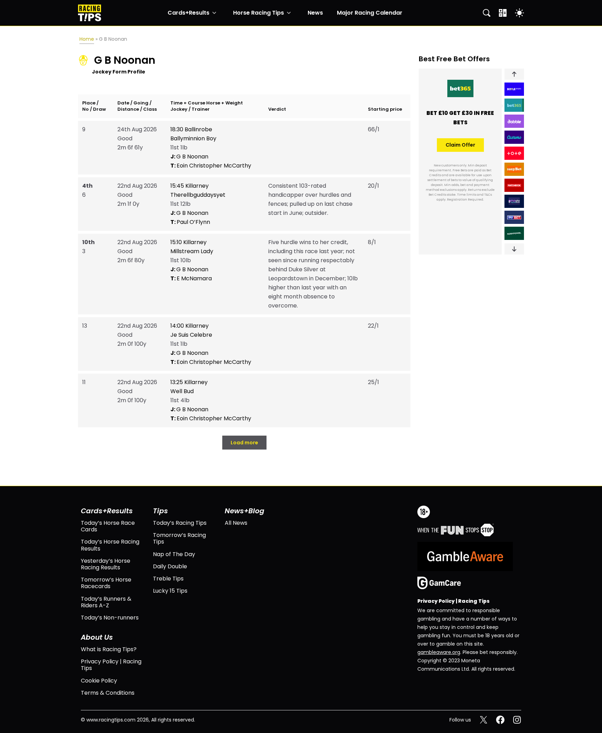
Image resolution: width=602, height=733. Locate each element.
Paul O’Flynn (190, 222)
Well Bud (182, 391)
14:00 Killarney (189, 326)
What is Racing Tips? (109, 649)
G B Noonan (189, 157)
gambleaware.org (438, 652)
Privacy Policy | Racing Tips (111, 664)
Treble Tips (168, 578)
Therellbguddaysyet (197, 195)
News (315, 13)
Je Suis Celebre (191, 335)
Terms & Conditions (107, 692)
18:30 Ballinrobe (191, 129)
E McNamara (191, 278)
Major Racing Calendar (369, 13)
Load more (244, 442)
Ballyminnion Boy (193, 138)
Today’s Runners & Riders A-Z (106, 602)
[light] (519, 12)
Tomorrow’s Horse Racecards (106, 583)
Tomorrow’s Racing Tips (179, 538)
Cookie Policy (99, 680)
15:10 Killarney (188, 242)
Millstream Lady (191, 251)
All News (236, 523)
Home (86, 39)
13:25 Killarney (189, 382)
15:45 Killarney (189, 186)
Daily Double (170, 566)
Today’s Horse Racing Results (110, 545)
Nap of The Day (174, 554)
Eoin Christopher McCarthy (210, 166)
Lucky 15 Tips (170, 590)
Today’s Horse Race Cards (108, 526)
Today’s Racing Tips (180, 523)
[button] (514, 74)
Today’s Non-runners (110, 617)
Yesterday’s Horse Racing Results (105, 564)
